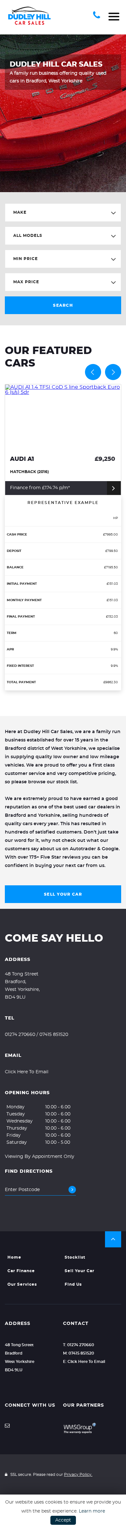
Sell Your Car (63, 894)
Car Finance (21, 1271)
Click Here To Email (26, 1072)
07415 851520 (53, 1034)
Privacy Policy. (78, 1475)
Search (63, 305)
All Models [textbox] (27, 236)
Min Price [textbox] (25, 259)
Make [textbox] (19, 212)
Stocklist (75, 1257)
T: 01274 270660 (78, 1345)
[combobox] (63, 212)
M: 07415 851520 (78, 1353)
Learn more (92, 1511)
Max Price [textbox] (26, 282)
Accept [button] (63, 1520)
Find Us (73, 1284)
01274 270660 (20, 1034)
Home (14, 1257)
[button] (113, 1239)
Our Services (22, 1284)
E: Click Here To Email (84, 1362)
